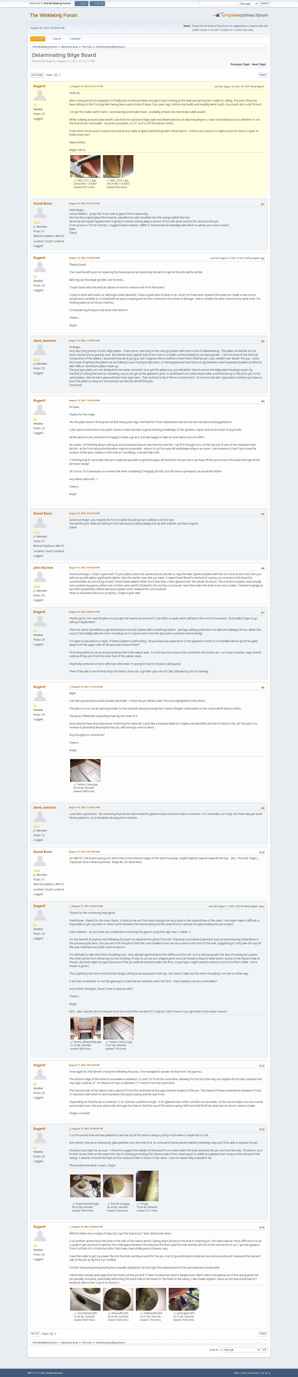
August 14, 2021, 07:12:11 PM (87, 86)
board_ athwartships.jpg (87, 1042)
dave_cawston (44, 340)
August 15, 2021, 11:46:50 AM (84, 340)
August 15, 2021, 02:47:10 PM (84, 513)
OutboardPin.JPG (152, 1313)
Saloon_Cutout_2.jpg (120, 1042)
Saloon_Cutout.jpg (87, 784)
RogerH (39, 86)
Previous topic (240, 64)
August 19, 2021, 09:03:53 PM (87, 1226)
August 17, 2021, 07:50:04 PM (87, 1128)
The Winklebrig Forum (53, 15)
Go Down (37, 75)
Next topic (259, 64)
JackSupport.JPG (185, 1313)
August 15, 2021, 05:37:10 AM (84, 203)
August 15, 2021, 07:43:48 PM (84, 567)
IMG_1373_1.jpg (119, 180)
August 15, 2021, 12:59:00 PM (84, 400)
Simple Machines (54, 1373)
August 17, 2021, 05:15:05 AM (84, 851)
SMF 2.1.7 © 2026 (36, 1373)
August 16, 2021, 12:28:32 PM (84, 807)
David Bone (42, 203)
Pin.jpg (144, 1203)
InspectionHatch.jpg (87, 1203)
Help (236, 1372)
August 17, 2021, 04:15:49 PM (84, 1065)
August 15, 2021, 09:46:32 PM (84, 611)
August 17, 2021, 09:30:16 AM (87, 906)
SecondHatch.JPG (87, 1313)
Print (262, 75)
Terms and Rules (249, 1372)
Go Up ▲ (266, 1372)
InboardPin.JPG (119, 1313)
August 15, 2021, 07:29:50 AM (84, 257)
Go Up (34, 1333)
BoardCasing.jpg (120, 1203)
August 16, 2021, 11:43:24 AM (87, 686)
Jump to (213, 1349)
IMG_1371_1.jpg (86, 180)
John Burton (43, 567)
